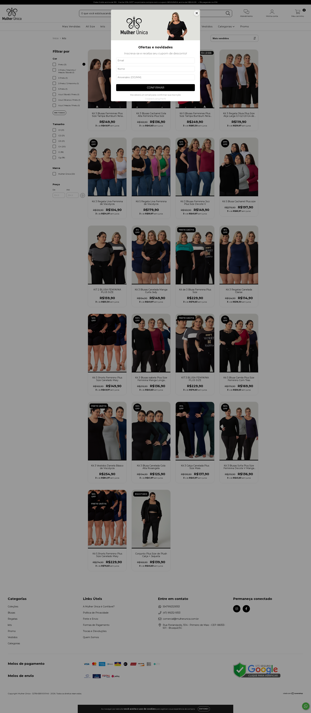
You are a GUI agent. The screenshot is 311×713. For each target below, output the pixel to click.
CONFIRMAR (155, 87)
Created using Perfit (155, 99)
